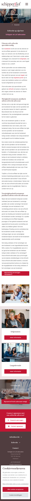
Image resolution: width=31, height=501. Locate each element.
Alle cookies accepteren (15, 489)
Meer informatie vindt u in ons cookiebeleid (15, 484)
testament (7, 49)
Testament (16, 25)
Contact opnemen (17, 426)
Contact (15, 448)
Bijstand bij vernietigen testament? (12, 273)
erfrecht (11, 89)
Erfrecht (14, 442)
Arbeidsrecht (14, 437)
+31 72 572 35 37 (15, 462)
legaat (22, 75)
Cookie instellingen (15, 495)
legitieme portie (18, 77)
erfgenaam (23, 59)
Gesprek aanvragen (16, 420)
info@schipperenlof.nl (15, 464)
